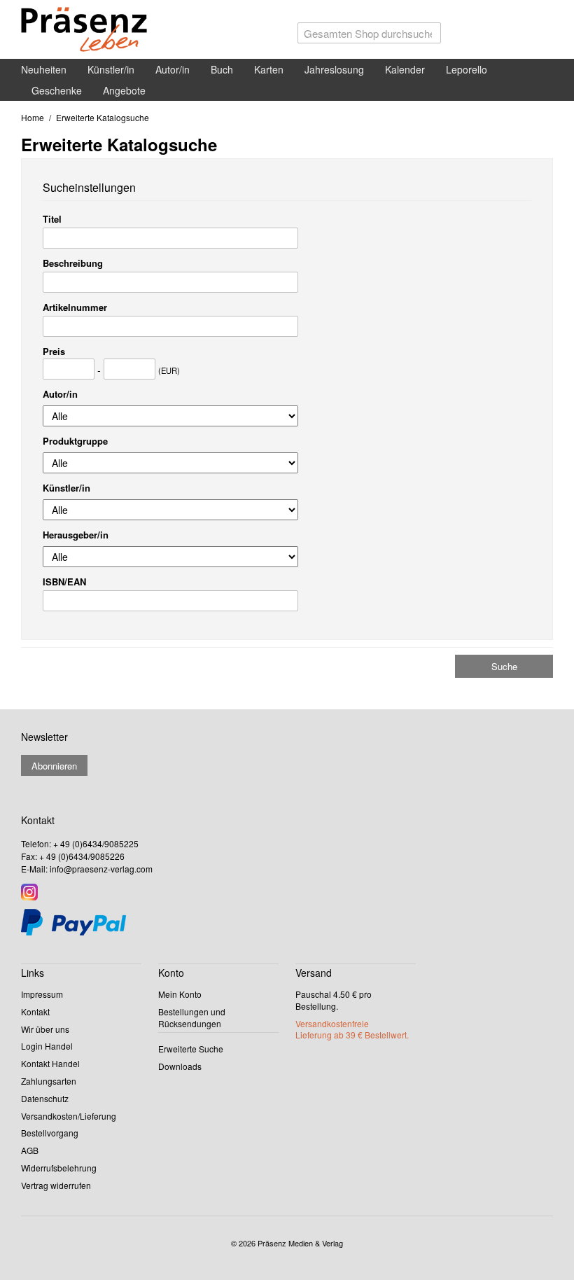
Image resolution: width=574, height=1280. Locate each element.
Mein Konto (180, 994)
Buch (222, 69)
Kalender (405, 69)
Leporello (466, 69)
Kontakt (35, 1011)
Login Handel (47, 1046)
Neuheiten (43, 69)
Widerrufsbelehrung (59, 1168)
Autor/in (172, 69)
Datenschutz (45, 1098)
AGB (29, 1150)
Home (32, 117)
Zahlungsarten (48, 1081)
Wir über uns (45, 1029)
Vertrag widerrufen (56, 1185)
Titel (52, 218)
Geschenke (56, 90)
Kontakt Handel (50, 1063)
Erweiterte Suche (190, 1049)
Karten (269, 69)
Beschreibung (73, 263)
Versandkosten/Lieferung (68, 1116)
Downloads (180, 1066)
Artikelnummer (75, 307)
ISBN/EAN (64, 581)
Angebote (124, 90)
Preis (54, 351)
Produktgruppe (75, 440)
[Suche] (427, 36)
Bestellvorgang (49, 1133)
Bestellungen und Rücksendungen (191, 1017)
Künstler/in (111, 69)
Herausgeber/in (75, 534)
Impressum (42, 994)
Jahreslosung (334, 69)
